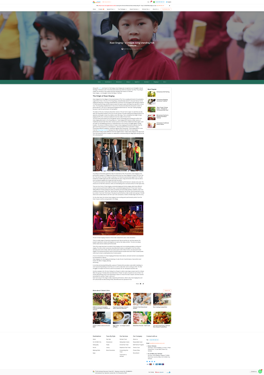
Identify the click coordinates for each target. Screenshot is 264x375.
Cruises (100, 9)
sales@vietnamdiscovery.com (157, 343)
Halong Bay (96, 344)
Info (164, 82)
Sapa (94, 353)
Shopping (156, 82)
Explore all (167, 290)
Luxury (108, 347)
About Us (155, 9)
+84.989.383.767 (160, 5)
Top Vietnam (108, 82)
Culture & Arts (100, 13)
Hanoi (94, 339)
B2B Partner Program (138, 344)
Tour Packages (121, 9)
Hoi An (94, 347)
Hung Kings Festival (102, 130)
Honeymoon (109, 342)
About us (135, 339)
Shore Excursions (110, 350)
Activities (146, 82)
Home (94, 9)
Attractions (118, 82)
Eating (128, 82)
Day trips (108, 339)
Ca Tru (100, 88)
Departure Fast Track (125, 347)
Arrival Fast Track (124, 344)
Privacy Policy (136, 350)
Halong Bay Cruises (124, 342)
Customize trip (166, 9)
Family (107, 344)
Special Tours (110, 9)
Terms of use (136, 347)
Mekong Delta (96, 350)
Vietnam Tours (123, 339)
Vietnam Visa (145, 9)
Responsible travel (137, 342)
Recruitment (136, 353)
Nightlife (137, 82)
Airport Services (134, 9)
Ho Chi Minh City (97, 342)
